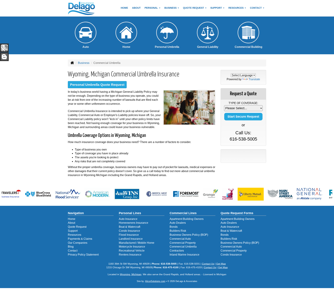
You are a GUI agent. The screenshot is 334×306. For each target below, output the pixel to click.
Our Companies (77, 242)
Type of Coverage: (243, 103)
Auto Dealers (178, 222)
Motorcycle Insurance (132, 246)
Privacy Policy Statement (83, 254)
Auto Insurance (128, 218)
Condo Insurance (129, 230)
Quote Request (77, 226)
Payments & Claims (80, 238)
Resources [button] (236, 7)
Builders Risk (178, 230)
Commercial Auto (180, 238)
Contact (72, 250)
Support (73, 230)
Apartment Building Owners (187, 218)
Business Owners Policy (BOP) (189, 234)
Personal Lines (130, 213)
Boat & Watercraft (129, 226)
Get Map (221, 263)
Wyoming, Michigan (130, 274)
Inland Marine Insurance (184, 254)
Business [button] (170, 7)
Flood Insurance (129, 234)
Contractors (177, 250)
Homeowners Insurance (133, 222)
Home (124, 7)
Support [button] (216, 7)
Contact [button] (256, 7)
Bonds (174, 226)
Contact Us (208, 263)
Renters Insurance (130, 254)
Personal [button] (152, 7)
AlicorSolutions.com (155, 281)
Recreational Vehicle (132, 250)
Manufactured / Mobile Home (136, 242)
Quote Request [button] (194, 7)
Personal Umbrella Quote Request (97, 84)
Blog (71, 246)
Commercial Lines (183, 213)
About (136, 7)
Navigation (76, 213)
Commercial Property (183, 242)
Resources (74, 234)
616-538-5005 (243, 139)
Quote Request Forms (237, 213)
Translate (254, 79)
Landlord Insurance (131, 238)
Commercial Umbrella (183, 246)
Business (83, 62)
